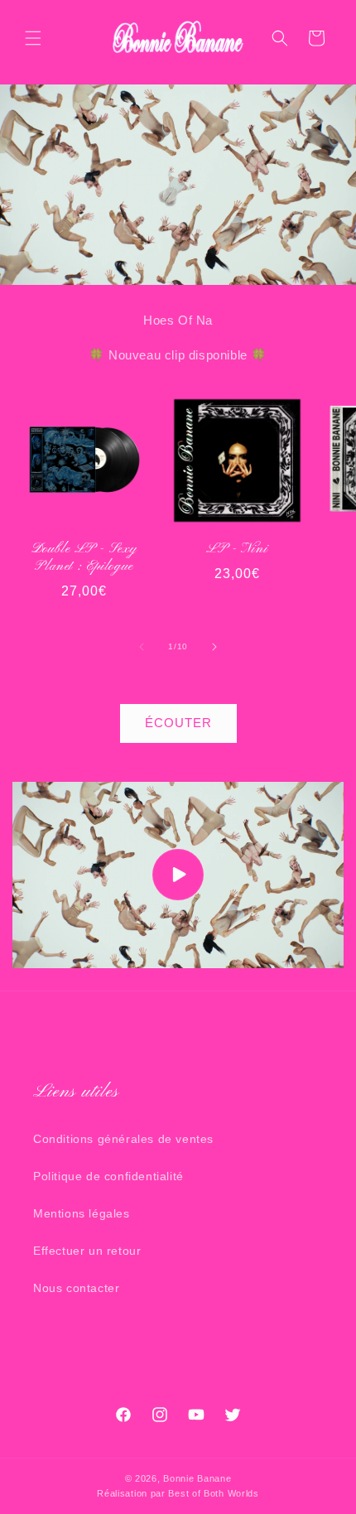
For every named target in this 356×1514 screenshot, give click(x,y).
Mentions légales (81, 1213)
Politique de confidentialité (108, 1176)
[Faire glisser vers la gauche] (141, 647)
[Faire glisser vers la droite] (214, 647)
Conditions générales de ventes (123, 1138)
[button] (33, 38)
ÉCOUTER (178, 723)
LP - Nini (237, 549)
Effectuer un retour (87, 1250)
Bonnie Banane (197, 1478)
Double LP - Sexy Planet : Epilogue (84, 558)
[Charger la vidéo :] (178, 875)
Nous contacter (76, 1288)
